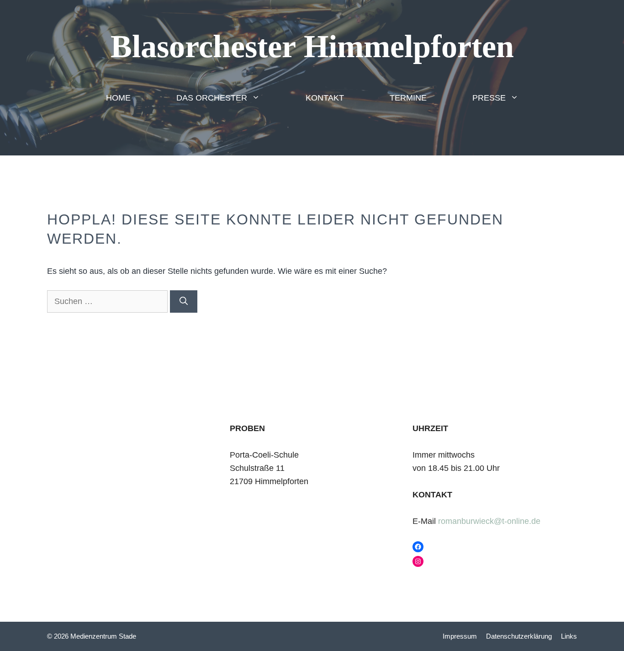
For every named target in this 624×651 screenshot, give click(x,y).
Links (569, 636)
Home (118, 97)
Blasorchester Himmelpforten (312, 46)
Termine (408, 97)
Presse (489, 97)
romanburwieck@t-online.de (489, 521)
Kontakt (325, 97)
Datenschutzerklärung (519, 636)
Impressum (460, 636)
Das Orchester (211, 97)
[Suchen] (183, 301)
